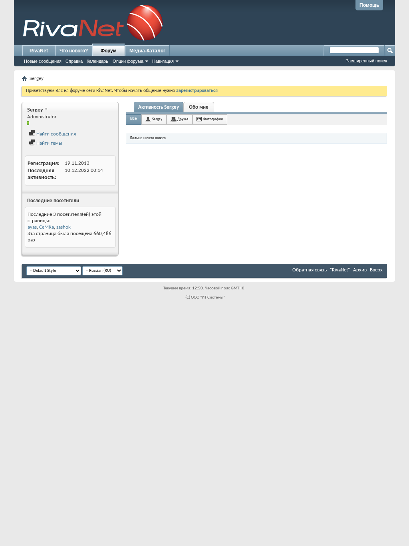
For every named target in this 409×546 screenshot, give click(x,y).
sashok (63, 227)
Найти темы (48, 143)
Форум (109, 51)
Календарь (97, 61)
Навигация (163, 61)
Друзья (182, 119)
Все (133, 119)
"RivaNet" (340, 270)
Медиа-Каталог (147, 51)
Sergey (157, 119)
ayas (32, 227)
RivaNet (39, 51)
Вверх (376, 270)
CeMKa (46, 227)
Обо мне (198, 107)
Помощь (369, 5)
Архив (360, 270)
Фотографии (213, 119)
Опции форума (128, 61)
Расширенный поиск (366, 60)
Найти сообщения (55, 134)
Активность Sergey (158, 107)
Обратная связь (309, 270)
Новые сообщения (43, 61)
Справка (74, 61)
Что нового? (74, 51)
